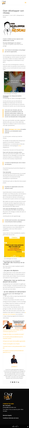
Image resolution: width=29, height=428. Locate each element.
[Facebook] (10, 382)
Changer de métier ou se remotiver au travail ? (13, 334)
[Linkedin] (18, 382)
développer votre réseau (14, 129)
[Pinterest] (14, 382)
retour (19, 145)
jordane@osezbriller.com (9, 407)
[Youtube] (12, 382)
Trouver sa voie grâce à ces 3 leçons (11, 343)
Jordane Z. (7, 15)
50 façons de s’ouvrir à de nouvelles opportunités (14, 341)
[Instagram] (16, 382)
